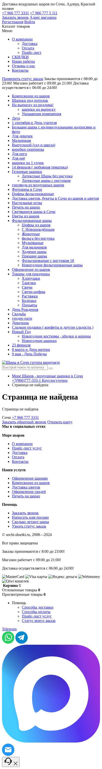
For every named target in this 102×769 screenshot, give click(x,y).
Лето (16, 118)
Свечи (27, 287)
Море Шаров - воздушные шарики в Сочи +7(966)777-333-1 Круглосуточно (47, 378)
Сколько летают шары (30, 522)
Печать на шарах (26, 207)
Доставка (29, 44)
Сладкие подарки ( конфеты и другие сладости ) (52, 327)
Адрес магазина (43, 17)
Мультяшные (33, 243)
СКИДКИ (20, 57)
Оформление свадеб (29, 492)
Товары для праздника (31, 274)
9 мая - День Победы (29, 354)
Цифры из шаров (36, 225)
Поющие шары (34, 256)
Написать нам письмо (30, 517)
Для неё (18, 158)
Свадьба (19, 314)
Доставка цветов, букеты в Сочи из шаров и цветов (55, 198)
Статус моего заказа (38, 621)
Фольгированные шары (32, 220)
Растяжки (30, 296)
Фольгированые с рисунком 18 (48, 260)
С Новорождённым (38, 229)
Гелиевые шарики (27, 172)
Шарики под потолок (30, 100)
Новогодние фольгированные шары (52, 265)
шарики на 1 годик (28, 163)
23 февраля (21, 345)
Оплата (28, 48)
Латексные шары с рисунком (46, 180)
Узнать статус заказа (29, 526)
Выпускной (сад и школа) (33, 145)
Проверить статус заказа (22, 79)
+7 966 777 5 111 (43, 13)
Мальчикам (21, 140)
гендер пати (22, 318)
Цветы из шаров (25, 216)
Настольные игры (27, 203)
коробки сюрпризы (28, 149)
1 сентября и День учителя (34, 123)
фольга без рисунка (38, 238)
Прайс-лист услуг (27, 448)
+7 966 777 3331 (15, 13)
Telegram (9, 629)
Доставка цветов (26, 487)
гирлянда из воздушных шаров (38, 185)
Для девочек (22, 136)
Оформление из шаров (31, 269)
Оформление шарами (30, 478)
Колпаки (29, 301)
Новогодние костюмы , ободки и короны (56, 336)
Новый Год (21, 332)
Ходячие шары (34, 252)
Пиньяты (29, 305)
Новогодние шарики (39, 341)
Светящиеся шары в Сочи (33, 212)
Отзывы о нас (23, 66)
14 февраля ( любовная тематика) (40, 167)
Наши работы (23, 61)
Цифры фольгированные (33, 194)
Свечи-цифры (33, 292)
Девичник (20, 323)
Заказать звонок (15, 17)
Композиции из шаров (31, 96)
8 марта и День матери (31, 349)
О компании (22, 39)
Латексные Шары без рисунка (47, 176)
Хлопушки (31, 278)
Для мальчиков (34, 247)
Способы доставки (37, 607)
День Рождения (25, 309)
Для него (19, 154)
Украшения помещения (41, 114)
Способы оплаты (36, 612)
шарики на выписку (39, 109)
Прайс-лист (31, 52)
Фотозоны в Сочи (27, 189)
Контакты (20, 70)
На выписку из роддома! (32, 105)
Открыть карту (60, 422)
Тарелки (29, 283)
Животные (31, 234)
